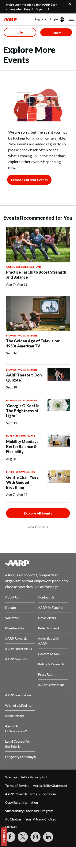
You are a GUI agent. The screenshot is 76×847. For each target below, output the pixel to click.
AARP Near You (16, 659)
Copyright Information (21, 802)
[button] (71, 19)
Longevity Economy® (21, 757)
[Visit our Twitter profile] (23, 837)
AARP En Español (50, 607)
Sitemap (11, 777)
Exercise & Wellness (20, 436)
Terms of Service (17, 785)
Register (40, 19)
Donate (10, 607)
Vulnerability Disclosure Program (29, 811)
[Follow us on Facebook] (10, 837)
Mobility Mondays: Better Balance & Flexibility (22, 446)
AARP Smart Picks (18, 649)
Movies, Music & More (21, 335)
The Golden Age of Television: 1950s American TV (33, 343)
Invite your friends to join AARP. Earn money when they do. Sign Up (31, 7)
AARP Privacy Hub (34, 777)
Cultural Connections (23, 266)
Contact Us (46, 597)
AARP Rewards (16, 638)
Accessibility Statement (50, 785)
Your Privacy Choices (40, 819)
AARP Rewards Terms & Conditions (30, 794)
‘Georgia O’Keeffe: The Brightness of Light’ (23, 410)
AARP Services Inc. (51, 685)
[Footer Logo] (38, 563)
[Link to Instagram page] (35, 837)
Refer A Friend (48, 628)
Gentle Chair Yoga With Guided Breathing (22, 482)
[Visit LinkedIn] (48, 837)
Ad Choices (13, 819)
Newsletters (47, 618)
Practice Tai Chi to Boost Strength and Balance (36, 274)
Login (54, 19)
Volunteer (12, 618)
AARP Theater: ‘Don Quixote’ (24, 377)
